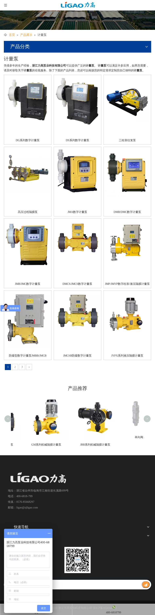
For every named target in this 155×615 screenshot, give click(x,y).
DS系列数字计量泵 (77, 140)
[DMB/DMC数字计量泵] (127, 171)
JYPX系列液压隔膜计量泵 (127, 355)
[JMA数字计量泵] (77, 170)
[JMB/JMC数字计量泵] (27, 243)
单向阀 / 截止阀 (133, 437)
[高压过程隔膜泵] (27, 170)
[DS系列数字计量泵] (77, 100)
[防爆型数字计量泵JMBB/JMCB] (27, 318)
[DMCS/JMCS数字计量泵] (77, 236)
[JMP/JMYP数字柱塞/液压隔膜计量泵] (127, 241)
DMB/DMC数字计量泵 (127, 212)
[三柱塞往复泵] (127, 98)
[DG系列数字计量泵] (27, 99)
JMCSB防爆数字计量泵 (77, 355)
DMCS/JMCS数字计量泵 (77, 283)
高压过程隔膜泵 (28, 212)
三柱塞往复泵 (127, 140)
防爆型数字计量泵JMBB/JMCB (27, 355)
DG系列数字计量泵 (28, 140)
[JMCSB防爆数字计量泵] (77, 310)
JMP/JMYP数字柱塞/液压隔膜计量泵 (127, 283)
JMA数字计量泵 (77, 212)
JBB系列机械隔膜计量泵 (84, 444)
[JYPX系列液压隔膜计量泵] (127, 313)
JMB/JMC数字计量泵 (27, 283)
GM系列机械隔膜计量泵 (35, 444)
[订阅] (146, 584)
